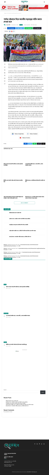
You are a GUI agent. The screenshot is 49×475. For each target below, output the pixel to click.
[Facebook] (5, 67)
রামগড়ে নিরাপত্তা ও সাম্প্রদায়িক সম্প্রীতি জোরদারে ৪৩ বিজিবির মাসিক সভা (20, 236)
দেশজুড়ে (21, 24)
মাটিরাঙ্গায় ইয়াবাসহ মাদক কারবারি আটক (15, 212)
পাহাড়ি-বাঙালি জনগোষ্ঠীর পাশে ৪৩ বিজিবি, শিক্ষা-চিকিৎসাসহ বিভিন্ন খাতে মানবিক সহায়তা (22, 230)
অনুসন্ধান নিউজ (8, 24)
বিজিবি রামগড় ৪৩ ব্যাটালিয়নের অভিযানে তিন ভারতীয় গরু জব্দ (35, 181)
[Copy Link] (5, 84)
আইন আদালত (6, 313)
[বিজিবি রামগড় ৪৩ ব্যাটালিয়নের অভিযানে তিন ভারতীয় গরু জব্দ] (35, 173)
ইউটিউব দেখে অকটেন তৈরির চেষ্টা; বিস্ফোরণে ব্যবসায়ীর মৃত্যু (13, 181)
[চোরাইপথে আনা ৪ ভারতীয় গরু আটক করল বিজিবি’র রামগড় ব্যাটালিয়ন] (6, 220)
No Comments (27, 24)
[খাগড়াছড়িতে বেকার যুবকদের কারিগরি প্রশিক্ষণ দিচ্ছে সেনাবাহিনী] (6, 226)
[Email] (5, 78)
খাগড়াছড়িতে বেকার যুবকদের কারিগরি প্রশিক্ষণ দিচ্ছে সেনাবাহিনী (18, 224)
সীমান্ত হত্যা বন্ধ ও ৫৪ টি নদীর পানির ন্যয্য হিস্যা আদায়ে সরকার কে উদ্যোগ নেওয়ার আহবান (34, 197)
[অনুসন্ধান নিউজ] (24, 2)
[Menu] (5, 2)
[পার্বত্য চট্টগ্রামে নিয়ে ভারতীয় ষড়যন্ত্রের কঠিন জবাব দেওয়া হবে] (24, 47)
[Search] (44, 2)
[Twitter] (5, 70)
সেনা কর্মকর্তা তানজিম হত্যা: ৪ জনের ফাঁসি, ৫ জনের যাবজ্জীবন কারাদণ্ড (34, 164)
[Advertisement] (24, 427)
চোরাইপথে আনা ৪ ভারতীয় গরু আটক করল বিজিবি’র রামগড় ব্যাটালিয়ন (19, 218)
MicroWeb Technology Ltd (32, 471)
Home (5, 13)
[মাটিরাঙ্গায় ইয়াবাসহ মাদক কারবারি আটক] (6, 214)
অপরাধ (5, 284)
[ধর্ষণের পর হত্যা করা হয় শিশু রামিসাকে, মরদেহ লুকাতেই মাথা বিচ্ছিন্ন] (14, 156)
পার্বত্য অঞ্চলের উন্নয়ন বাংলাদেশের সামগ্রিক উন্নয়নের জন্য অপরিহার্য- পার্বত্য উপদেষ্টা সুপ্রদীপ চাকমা (13, 197)
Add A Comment (24, 202)
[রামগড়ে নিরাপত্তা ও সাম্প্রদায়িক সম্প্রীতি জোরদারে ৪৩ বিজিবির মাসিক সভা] (6, 238)
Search (5, 389)
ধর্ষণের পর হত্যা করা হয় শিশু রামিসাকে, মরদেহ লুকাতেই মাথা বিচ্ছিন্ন (13, 164)
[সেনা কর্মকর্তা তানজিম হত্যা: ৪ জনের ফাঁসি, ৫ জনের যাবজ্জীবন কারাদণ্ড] (35, 156)
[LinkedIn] (5, 73)
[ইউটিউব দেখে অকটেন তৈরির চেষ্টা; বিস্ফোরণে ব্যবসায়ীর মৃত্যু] (14, 173)
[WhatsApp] (5, 81)
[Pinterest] (5, 75)
